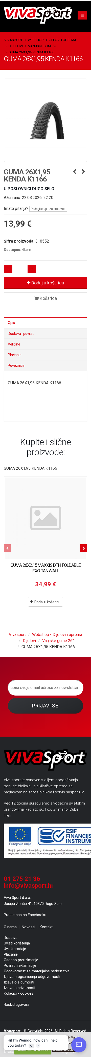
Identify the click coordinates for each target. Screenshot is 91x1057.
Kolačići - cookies (18, 993)
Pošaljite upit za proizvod (48, 209)
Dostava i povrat (21, 334)
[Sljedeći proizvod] (83, 172)
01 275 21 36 (22, 878)
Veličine (14, 344)
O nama (10, 927)
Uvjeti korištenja (17, 943)
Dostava (10, 937)
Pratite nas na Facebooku (25, 915)
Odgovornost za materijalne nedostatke (37, 971)
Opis (11, 323)
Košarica (48, 298)
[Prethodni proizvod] (74, 172)
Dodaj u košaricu (47, 282)
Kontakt (46, 927)
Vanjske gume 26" (43, 46)
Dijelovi (16, 46)
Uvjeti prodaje (15, 948)
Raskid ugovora (16, 1004)
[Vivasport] (40, 14)
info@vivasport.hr (29, 885)
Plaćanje (14, 355)
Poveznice (16, 365)
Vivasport (13, 40)
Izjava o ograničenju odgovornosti (32, 976)
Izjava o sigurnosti (19, 982)
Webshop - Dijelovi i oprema (52, 40)
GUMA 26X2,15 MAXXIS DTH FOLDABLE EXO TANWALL (45, 567)
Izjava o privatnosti (19, 988)
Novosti (28, 927)
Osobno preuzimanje (21, 960)
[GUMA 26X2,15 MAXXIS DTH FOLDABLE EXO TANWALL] (45, 518)
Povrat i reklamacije (20, 965)
